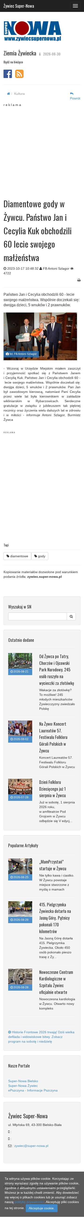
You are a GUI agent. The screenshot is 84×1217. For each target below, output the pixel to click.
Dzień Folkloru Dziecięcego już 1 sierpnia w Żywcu (52, 789)
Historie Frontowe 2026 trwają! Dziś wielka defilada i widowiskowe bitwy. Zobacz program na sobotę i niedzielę (41, 1036)
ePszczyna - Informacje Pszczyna (33, 1090)
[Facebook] (8, 76)
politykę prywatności (29, 1202)
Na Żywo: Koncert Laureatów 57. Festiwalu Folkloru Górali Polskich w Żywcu (53, 737)
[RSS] (19, 76)
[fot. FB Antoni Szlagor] (40, 336)
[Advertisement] (42, 149)
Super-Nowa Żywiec (23, 1086)
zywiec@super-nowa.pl (31, 1146)
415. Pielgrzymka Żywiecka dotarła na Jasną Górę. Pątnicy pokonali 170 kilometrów (55, 917)
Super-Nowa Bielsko (23, 1081)
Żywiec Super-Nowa (19, 5)
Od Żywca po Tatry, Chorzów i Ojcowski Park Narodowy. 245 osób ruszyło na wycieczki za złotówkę (56, 669)
